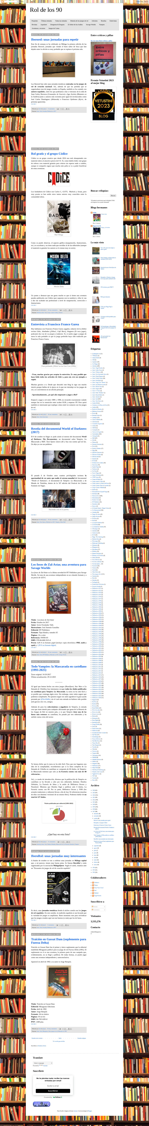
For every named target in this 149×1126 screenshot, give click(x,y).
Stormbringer (95, 736)
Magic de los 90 (97, 226)
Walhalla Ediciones (96, 759)
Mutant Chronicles (96, 553)
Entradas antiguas (82, 1038)
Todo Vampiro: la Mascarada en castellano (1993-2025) (108, 258)
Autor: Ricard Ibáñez (97, 395)
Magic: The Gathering (97, 537)
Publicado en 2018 (96, 681)
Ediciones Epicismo (97, 452)
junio (95, 853)
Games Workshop (96, 475)
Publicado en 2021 (96, 687)
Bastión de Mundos (97, 409)
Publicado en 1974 (96, 592)
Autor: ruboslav (96, 397)
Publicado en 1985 (96, 615)
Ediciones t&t (95, 456)
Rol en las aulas (96, 710)
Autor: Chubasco (96, 372)
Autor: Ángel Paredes (97, 368)
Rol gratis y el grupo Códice (49, 153)
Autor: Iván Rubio (96, 380)
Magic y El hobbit (105, 227)
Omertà (94, 570)
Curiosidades (95, 434)
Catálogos (94, 417)
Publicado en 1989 (96, 623)
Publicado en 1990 (96, 625)
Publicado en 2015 (96, 675)
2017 (94, 811)
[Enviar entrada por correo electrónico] (57, 108)
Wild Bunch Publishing (97, 770)
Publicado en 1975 (96, 594)
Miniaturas (94, 545)
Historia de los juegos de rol (79, 21)
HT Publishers (46, 654)
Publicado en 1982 (96, 609)
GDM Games (95, 477)
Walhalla (94, 757)
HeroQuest (95, 493)
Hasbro (94, 489)
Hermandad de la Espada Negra (99, 491)
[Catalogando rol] (96, 353)
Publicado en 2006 (96, 658)
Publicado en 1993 (96, 631)
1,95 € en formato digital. (47, 645)
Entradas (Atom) (42, 1045)
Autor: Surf (39, 111)
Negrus (96, 885)
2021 (94, 802)
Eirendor (94, 458)
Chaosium (94, 421)
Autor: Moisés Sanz (97, 386)
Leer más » (33, 104)
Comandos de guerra (97, 423)
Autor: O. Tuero (96, 390)
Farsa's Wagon (95, 473)
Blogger (90, 1111)
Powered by (48, 1097)
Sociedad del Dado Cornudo (99, 732)
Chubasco (96, 882)
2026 (94, 790)
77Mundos (95, 355)
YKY (93, 776)
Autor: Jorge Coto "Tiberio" (99, 382)
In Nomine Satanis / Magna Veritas (100, 508)
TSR (93, 749)
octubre (96, 818)
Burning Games (96, 415)
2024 (94, 795)
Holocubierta (95, 498)
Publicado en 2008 (96, 660)
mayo (95, 855)
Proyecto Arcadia (96, 586)
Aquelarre (44, 24)
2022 (94, 800)
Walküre (94, 761)
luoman (75, 1111)
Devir (93, 446)
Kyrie (93, 520)
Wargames (94, 763)
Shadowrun (95, 730)
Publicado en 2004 (96, 654)
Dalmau (94, 442)
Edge (93, 450)
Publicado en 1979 (96, 603)
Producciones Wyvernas (98, 584)
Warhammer (95, 765)
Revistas (34, 24)
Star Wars (94, 734)
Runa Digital (95, 720)
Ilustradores (95, 504)
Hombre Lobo (95, 500)
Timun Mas (95, 743)
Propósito (35, 21)
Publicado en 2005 (96, 656)
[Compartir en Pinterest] (69, 109)
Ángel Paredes (97, 895)
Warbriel (96, 893)
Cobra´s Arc (104, 214)
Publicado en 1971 (96, 588)
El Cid (93, 460)
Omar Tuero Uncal (98, 887)
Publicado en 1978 (96, 601)
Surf (95, 890)
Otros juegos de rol (52, 1031)
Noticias (60, 312)
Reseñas (103, 21)
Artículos (95, 21)
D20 (93, 440)
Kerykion (94, 518)
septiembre (96, 845)
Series (93, 726)
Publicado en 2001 (96, 648)
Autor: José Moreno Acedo (98, 384)
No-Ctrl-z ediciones (97, 561)
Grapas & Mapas (96, 479)
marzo (95, 860)
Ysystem (94, 778)
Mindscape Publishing (97, 543)
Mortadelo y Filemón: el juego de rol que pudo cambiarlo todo (108, 278)
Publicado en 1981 (96, 607)
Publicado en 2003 (96, 652)
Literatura (94, 530)
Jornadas (45, 111)
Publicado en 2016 (96, 677)
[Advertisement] (58, 131)
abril (95, 857)
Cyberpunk (95, 436)
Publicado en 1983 (96, 611)
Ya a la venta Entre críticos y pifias (101, 41)
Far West (94, 471)
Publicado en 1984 (96, 613)
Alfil (93, 360)
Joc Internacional (96, 510)
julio (95, 850)
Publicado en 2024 (96, 693)
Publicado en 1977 (96, 598)
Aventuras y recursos (38, 28)
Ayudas (94, 407)
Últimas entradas (46, 21)
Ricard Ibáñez (95, 708)
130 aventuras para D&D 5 (107, 287)
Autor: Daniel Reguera (97, 376)
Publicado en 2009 (96, 662)
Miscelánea (95, 549)
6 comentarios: (51, 108)
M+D (93, 535)
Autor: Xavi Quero (41, 522)
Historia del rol (59, 844)
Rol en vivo (95, 712)
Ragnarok (94, 699)
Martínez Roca (95, 539)
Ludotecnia (95, 533)
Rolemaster (95, 718)
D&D (93, 438)
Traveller (94, 747)
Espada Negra (95, 467)
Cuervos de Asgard (96, 432)
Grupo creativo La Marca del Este (100, 483)
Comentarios (96, 910)
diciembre (96, 813)
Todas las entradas (61, 21)
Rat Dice (94, 702)
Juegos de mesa (96, 516)
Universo (94, 751)
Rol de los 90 (46, 9)
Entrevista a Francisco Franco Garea (55, 324)
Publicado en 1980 (96, 605)
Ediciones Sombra (96, 454)
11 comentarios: (52, 841)
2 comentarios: (51, 925)
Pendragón (94, 582)
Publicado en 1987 (96, 619)
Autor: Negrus (95, 388)
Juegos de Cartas (54, 28)
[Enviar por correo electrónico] (61, 109)
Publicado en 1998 (96, 642)
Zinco (93, 780)
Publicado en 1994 (96, 634)
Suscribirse (53, 1091)
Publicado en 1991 (96, 627)
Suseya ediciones (96, 739)
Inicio (60, 1038)
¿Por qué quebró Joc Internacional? (105, 336)
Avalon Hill (95, 403)
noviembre (96, 816)
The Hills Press (96, 741)
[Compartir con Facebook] (67, 109)
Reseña (94, 704)
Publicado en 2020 (96, 685)
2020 (94, 804)
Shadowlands (95, 728)
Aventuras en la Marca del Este (99, 405)
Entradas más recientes (37, 1038)
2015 (94, 870)
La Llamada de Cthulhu (97, 526)
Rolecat (94, 716)
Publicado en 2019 (96, 683)
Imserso (94, 506)
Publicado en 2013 (96, 671)
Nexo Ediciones (96, 559)
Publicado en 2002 (96, 650)
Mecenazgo (95, 541)
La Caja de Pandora (97, 522)
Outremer (94, 576)
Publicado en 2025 (96, 695)
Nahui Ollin (95, 557)
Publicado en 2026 (96, 697)
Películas (94, 580)
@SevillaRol (45, 699)
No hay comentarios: (53, 310)
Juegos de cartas (96, 514)
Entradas (95, 906)
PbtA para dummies (105, 297)
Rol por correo (95, 714)
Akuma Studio (95, 357)
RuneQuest (95, 722)
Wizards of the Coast (97, 772)
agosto (95, 848)
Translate (45, 1065)
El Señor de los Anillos (75, 24)
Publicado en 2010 (96, 664)
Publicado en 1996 (96, 638)
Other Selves (95, 572)
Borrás (93, 413)
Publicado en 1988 (96, 621)
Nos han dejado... (96, 564)
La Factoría (66, 844)
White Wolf (62, 522)
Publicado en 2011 (96, 666)
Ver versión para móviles (59, 1041)
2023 (94, 797)
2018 (94, 809)
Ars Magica (95, 364)
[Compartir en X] (65, 109)
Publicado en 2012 (96, 668)
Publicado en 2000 (96, 646)
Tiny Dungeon (95, 745)
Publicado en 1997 (96, 640)
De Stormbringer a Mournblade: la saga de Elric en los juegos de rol (108, 328)
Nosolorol (72, 844)
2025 (94, 792)
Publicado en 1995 (96, 636)
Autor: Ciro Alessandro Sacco (99, 374)
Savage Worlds (91, 24)
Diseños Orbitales (51, 844)
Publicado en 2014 (96, 673)
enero (95, 864)
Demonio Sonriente (97, 444)
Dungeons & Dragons (57, 24)
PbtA (93, 578)
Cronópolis (95, 430)
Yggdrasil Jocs (95, 774)
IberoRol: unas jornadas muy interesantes (58, 856)
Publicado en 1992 (62, 1031)
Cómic (93, 425)
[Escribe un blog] (63, 109)
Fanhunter (94, 469)
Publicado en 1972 (96, 590)
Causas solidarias (96, 419)
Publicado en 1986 (96, 617)
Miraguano (45, 1031)
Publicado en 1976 (96, 596)
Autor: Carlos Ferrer (97, 370)
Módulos (94, 551)
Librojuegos (95, 528)
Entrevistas (113, 21)
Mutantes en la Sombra (97, 555)
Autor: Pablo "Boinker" (98, 392)
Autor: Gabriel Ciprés (97, 378)
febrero (96, 862)
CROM (94, 428)
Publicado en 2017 (51, 111)
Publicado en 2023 (96, 691)
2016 (94, 867)
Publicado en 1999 (96, 644)
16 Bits (94, 212)
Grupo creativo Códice (52, 312)
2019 (94, 807)
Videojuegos (95, 755)
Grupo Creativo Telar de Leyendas (100, 485)
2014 (94, 872)
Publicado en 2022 (96, 689)
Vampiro (102, 24)
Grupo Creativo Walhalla (98, 487)
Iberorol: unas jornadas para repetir (54, 39)
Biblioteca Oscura (96, 411)
